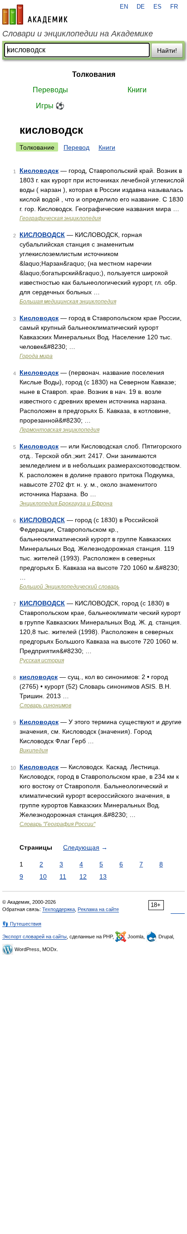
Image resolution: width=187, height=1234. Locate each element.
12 (83, 876)
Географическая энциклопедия (60, 218)
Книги (137, 90)
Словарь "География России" (57, 824)
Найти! (167, 50)
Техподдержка (58, 909)
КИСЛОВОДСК (42, 234)
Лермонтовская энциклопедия (59, 430)
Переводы (50, 90)
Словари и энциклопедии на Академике (77, 33)
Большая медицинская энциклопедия (68, 301)
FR (174, 7)
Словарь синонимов (45, 705)
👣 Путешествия (21, 924)
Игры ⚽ (50, 106)
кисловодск (39, 676)
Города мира (36, 356)
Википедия (34, 750)
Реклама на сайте (98, 909)
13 (103, 876)
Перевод (76, 147)
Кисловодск (39, 170)
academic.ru (35, 15)
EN (124, 7)
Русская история (42, 660)
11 (62, 876)
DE (141, 7)
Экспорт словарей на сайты (34, 936)
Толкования (93, 74)
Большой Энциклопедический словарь (69, 587)
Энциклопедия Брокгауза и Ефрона (66, 503)
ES (157, 7)
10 (43, 876)
